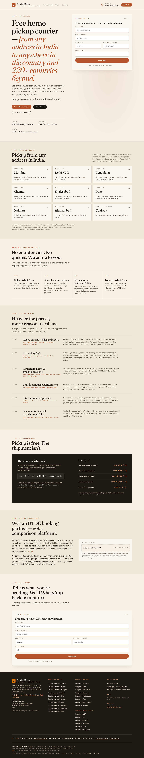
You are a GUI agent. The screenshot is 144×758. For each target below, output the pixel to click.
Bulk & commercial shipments (84, 738)
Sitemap (96, 753)
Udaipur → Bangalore (82, 690)
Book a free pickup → (21, 107)
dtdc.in (30, 551)
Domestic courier (26, 738)
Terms (71, 753)
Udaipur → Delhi (80, 687)
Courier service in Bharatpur (58, 705)
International (48, 5)
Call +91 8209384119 (21, 113)
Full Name (79, 26)
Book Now (102, 60)
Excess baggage (67, 738)
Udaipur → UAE (80, 726)
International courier (40, 738)
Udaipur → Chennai (82, 693)
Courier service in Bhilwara (57, 708)
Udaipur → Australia (82, 723)
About (57, 5)
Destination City (110, 42)
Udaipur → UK (80, 717)
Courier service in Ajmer (56, 693)
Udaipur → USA (80, 714)
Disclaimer (87, 753)
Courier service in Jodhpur (57, 690)
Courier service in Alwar (56, 702)
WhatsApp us (40, 107)
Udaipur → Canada (81, 720)
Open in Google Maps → (115, 707)
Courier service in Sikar (56, 711)
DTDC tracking (114, 738)
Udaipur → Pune (81, 699)
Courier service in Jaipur (56, 687)
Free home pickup (55, 738)
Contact (65, 5)
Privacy (78, 753)
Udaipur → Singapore (82, 729)
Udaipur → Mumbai (81, 683)
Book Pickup (127, 5)
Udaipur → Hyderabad (83, 696)
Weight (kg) (80, 50)
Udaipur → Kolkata (81, 705)
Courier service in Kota (56, 696)
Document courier (102, 738)
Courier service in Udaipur (57, 683)
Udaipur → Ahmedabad (83, 702)
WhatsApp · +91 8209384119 (117, 687)
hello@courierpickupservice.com (118, 690)
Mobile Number (81, 34)
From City (79, 42)
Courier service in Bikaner (57, 699)
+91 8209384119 (112, 683)
